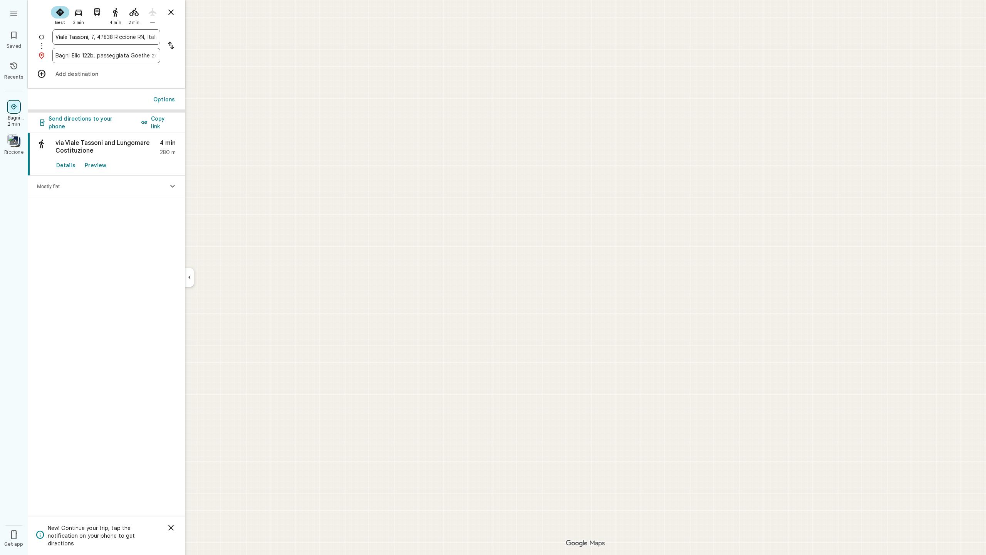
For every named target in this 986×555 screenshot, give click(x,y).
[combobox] (106, 37)
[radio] (60, 15)
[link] (106, 154)
